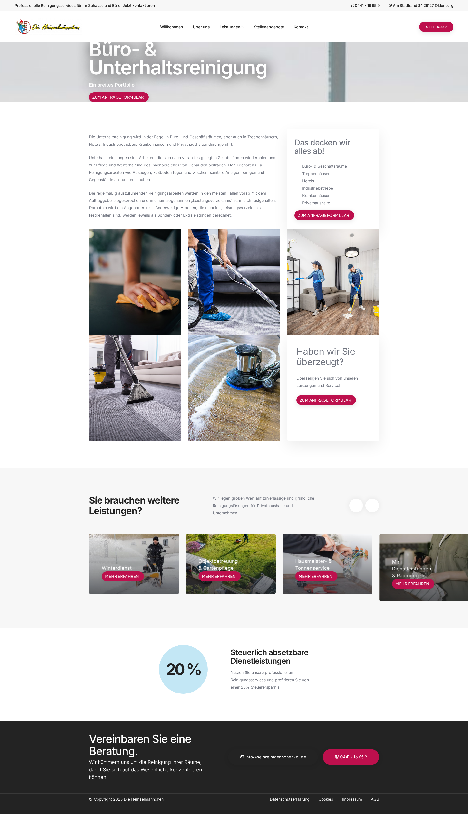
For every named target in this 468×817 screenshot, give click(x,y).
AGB (375, 799)
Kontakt (301, 26)
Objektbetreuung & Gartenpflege (121, 564)
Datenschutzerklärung (290, 799)
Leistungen (230, 26)
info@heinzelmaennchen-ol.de (275, 756)
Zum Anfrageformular (118, 97)
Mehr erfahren (122, 576)
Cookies (326, 799)
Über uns (201, 26)
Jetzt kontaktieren (139, 5)
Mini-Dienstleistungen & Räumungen (314, 569)
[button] (356, 505)
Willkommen (171, 26)
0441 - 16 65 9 (367, 5)
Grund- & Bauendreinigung (411, 570)
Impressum (352, 799)
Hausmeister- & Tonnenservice (216, 564)
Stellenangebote (269, 26)
